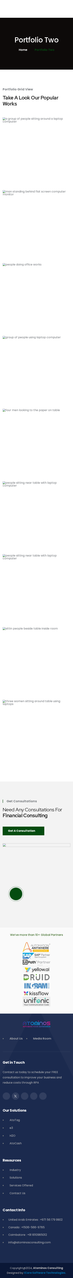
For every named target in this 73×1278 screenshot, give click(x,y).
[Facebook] (6, 1096)
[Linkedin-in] (34, 1096)
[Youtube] (43, 1096)
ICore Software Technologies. (45, 1273)
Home (23, 50)
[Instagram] (24, 1096)
